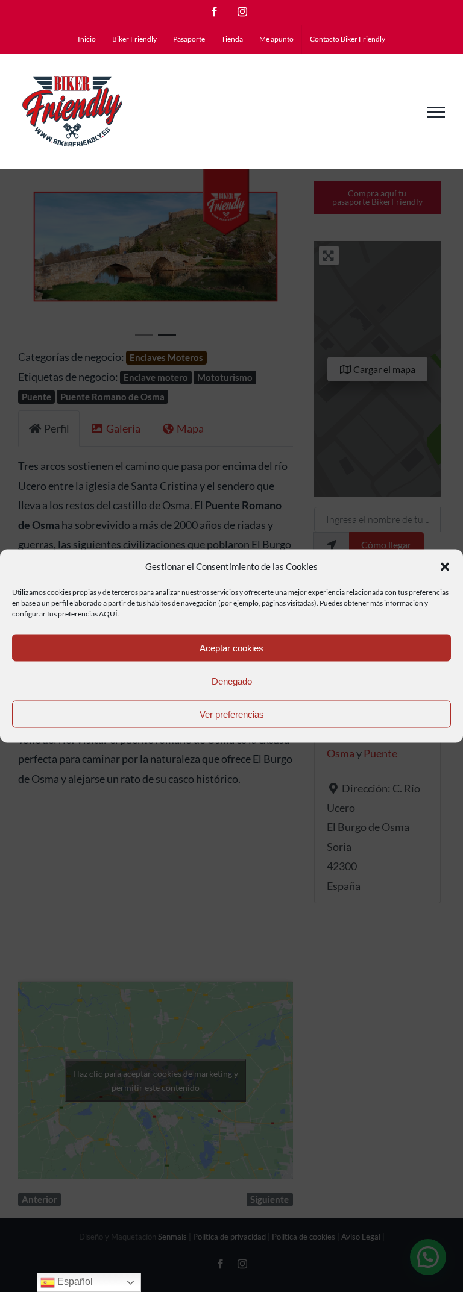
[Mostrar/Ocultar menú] (436, 112)
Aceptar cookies (231, 647)
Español (74, 1281)
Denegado (232, 681)
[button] (445, 566)
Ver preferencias (232, 714)
